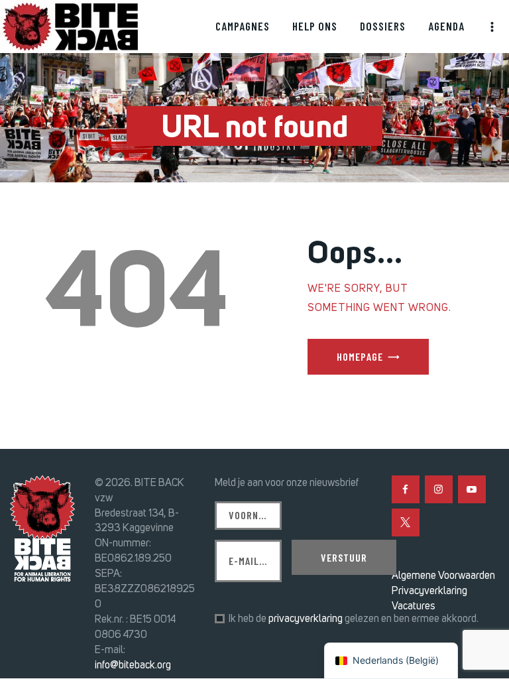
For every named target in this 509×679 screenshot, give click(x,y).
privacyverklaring (305, 618)
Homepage (360, 356)
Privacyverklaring (429, 590)
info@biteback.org (133, 664)
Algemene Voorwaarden (443, 575)
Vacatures (413, 605)
